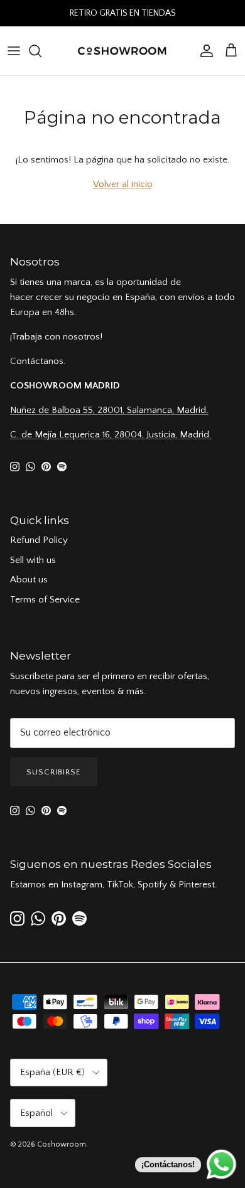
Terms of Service (45, 599)
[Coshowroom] (122, 51)
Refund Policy (39, 540)
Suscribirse (53, 772)
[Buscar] (41, 51)
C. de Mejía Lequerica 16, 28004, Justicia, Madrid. (111, 434)
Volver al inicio (123, 184)
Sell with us (33, 560)
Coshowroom (61, 1144)
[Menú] (14, 51)
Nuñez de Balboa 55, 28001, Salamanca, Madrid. (109, 410)
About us (29, 579)
